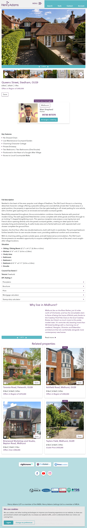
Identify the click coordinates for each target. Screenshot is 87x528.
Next (48, 67)
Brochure (6, 286)
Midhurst (45, 105)
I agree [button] (8, 522)
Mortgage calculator (11, 295)
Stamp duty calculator (11, 299)
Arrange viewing (48, 119)
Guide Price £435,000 (54, 447)
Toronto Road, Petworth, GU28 (18, 387)
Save (5, 94)
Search (49, 6)
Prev (6, 74)
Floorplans (7, 282)
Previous (39, 67)
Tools (59, 6)
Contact (70, 6)
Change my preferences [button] (24, 522)
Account (81, 6)
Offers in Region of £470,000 (14, 394)
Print (4, 290)
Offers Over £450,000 (11, 450)
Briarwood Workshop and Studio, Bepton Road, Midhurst (19, 442)
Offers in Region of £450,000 (57, 394)
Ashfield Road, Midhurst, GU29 (61, 387)
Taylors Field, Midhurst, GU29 (60, 440)
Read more (49, 337)
